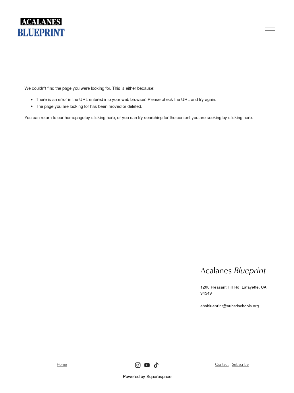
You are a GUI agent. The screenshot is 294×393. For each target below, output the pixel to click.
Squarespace (158, 376)
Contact (222, 364)
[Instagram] (138, 365)
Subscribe (240, 364)
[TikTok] (156, 365)
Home (62, 364)
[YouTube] (147, 365)
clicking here (103, 117)
